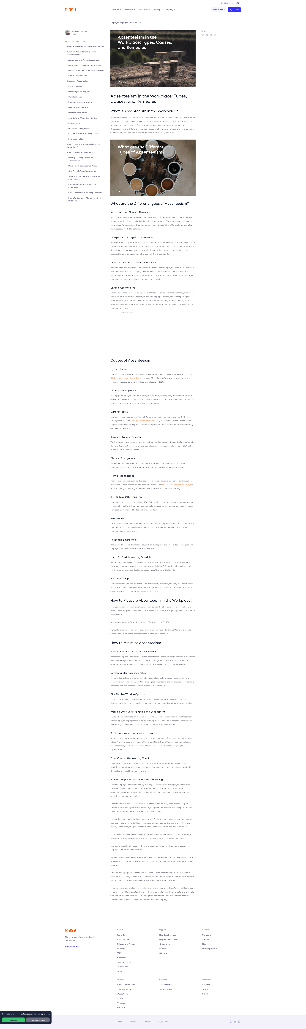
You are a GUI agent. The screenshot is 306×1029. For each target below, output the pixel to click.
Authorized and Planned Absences (83, 60)
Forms (119, 971)
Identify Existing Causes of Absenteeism (80, 159)
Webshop (121, 1003)
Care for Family (75, 96)
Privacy (132, 1021)
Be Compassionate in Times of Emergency (82, 186)
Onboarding (164, 944)
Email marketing (124, 962)
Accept (13, 1020)
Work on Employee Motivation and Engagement (84, 178)
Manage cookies (37, 1020)
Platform (129, 9)
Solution (115, 9)
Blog (204, 944)
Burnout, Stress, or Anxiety (80, 102)
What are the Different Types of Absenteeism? (81, 53)
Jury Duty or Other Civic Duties (82, 118)
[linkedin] (211, 35)
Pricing (157, 9)
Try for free (234, 9)
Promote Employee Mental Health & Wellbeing (84, 199)
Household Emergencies (79, 128)
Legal (119, 1021)
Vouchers (121, 948)
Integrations (122, 993)
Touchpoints (122, 966)
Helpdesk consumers (168, 939)
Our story (206, 935)
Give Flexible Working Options (82, 171)
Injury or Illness (75, 86)
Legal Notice (164, 1021)
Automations (122, 957)
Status (205, 989)
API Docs (206, 984)
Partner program (209, 948)
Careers (205, 939)
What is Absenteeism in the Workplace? (85, 46)
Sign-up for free (72, 946)
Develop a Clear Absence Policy (82, 165)
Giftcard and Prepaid (126, 944)
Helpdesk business (167, 935)
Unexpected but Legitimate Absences (85, 65)
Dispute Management (78, 107)
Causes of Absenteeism (77, 81)
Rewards (121, 935)
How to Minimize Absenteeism (81, 152)
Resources (143, 9)
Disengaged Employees (79, 91)
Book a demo (219, 9)
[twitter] (202, 35)
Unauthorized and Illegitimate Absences (86, 70)
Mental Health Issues (77, 112)
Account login (165, 984)
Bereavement (74, 123)
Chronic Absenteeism (77, 75)
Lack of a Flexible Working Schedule (84, 133)
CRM (119, 953)
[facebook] (207, 35)
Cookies (147, 1021)
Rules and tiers (123, 939)
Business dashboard (126, 984)
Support (163, 948)
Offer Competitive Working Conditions (85, 192)
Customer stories (124, 989)
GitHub (205, 993)
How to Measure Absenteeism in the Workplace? (83, 145)
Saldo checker (165, 989)
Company (168, 9)
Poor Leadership (75, 139)
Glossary (163, 953)
